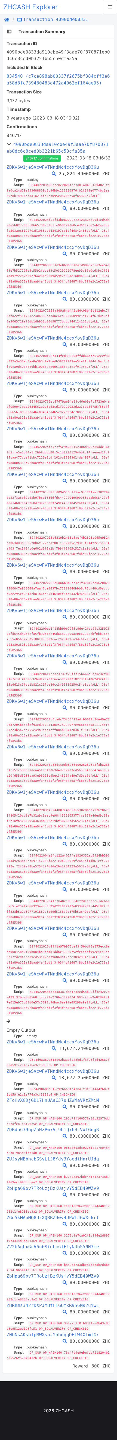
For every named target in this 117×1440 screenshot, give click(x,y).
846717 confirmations (42, 158)
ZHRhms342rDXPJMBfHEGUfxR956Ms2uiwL (53, 1305)
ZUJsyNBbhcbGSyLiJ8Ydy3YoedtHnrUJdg (53, 1159)
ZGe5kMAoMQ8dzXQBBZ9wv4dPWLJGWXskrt (53, 1217)
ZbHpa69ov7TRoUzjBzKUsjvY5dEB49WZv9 (53, 1188)
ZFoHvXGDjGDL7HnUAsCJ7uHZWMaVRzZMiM (53, 1100)
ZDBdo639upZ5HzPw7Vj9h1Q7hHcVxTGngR (53, 1129)
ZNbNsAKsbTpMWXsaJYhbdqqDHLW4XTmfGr (53, 1334)
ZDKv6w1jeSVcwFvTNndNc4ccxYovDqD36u (53, 167)
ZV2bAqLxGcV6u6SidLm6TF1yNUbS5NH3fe (53, 1246)
